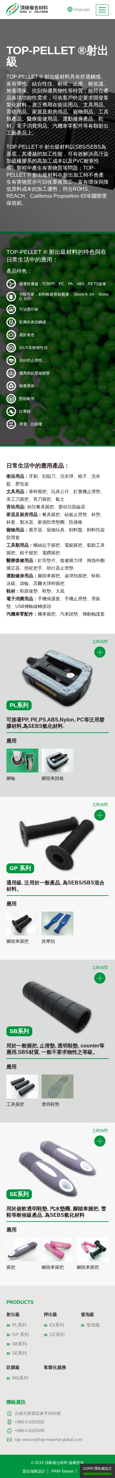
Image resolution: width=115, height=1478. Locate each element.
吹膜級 (13, 1367)
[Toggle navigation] (102, 9)
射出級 (13, 1314)
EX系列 (57, 1324)
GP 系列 (20, 1334)
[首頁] (27, 8)
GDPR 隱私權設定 (97, 1468)
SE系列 (19, 1353)
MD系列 (20, 1377)
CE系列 (57, 1334)
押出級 (50, 1314)
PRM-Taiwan (62, 1471)
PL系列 (19, 1324)
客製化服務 (55, 1367)
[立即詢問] (99, 652)
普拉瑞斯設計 (33, 1471)
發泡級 (87, 1314)
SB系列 (19, 1343)
